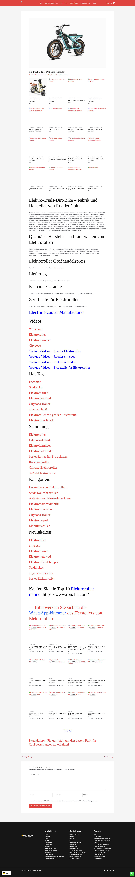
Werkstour (36, 329)
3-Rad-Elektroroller (42, 473)
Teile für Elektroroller (99, 852)
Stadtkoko (35, 387)
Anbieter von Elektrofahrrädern (50, 498)
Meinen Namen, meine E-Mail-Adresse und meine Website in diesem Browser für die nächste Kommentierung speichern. (64, 801)
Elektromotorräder (41, 451)
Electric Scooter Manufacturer (56, 312)
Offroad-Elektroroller (43, 467)
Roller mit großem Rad (75, 854)
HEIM (67, 731)
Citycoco (64, 3)
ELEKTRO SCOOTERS (51, 3)
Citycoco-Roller (39, 404)
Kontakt (47, 840)
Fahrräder (74, 3)
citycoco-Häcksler (41, 573)
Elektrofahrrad (38, 393)
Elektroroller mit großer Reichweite (52, 415)
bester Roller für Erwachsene (48, 456)
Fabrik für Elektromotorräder (101, 850)
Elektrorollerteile (40, 509)
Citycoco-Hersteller (99, 846)
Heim (46, 834)
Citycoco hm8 (49, 854)
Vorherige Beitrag (26, 757)
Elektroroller (37, 334)
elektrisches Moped (99, 856)
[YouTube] (113, 870)
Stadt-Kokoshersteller (43, 493)
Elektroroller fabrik (59, 268)
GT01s (71, 840)
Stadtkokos (36, 567)
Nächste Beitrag (109, 757)
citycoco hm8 (38, 409)
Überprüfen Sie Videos (75, 842)
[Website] (94, 795)
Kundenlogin (97, 836)
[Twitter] (107, 870)
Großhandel (85, 3)
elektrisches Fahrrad (50, 848)
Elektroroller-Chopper (43, 562)
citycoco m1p (48, 852)
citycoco (34, 545)
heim (40, 3)
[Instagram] (110, 870)
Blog (94, 3)
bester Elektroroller (42, 578)
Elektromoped (38, 520)
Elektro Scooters (74, 834)
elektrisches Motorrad (51, 850)
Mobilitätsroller (39, 526)
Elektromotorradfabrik (44, 504)
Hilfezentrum (48, 842)
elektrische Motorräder (75, 850)
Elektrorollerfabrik (41, 420)
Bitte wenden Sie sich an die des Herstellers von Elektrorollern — (65, 613)
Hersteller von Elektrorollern (48, 487)
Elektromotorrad (40, 398)
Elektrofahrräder (40, 340)
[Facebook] (104, 870)
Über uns (47, 838)
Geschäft (47, 836)
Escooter (35, 382)
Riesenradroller (39, 462)
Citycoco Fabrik (73, 846)
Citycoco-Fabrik (40, 440)
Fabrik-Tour (97, 842)
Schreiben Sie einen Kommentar (38, 75)
